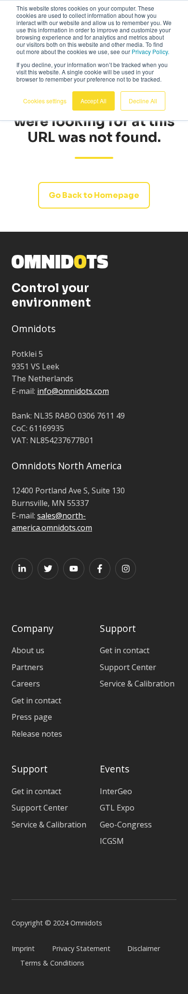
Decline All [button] (143, 101)
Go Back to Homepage (94, 195)
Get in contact (36, 700)
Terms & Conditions (52, 962)
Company (33, 628)
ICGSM (112, 841)
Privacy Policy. (150, 51)
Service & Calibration (137, 683)
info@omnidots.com (73, 391)
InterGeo (116, 791)
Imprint (23, 948)
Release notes (37, 733)
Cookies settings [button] (45, 101)
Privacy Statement (81, 948)
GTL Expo (117, 807)
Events (114, 768)
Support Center (128, 667)
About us (28, 650)
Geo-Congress (126, 824)
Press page (32, 717)
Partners (27, 667)
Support (118, 628)
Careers (26, 683)
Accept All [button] (94, 101)
